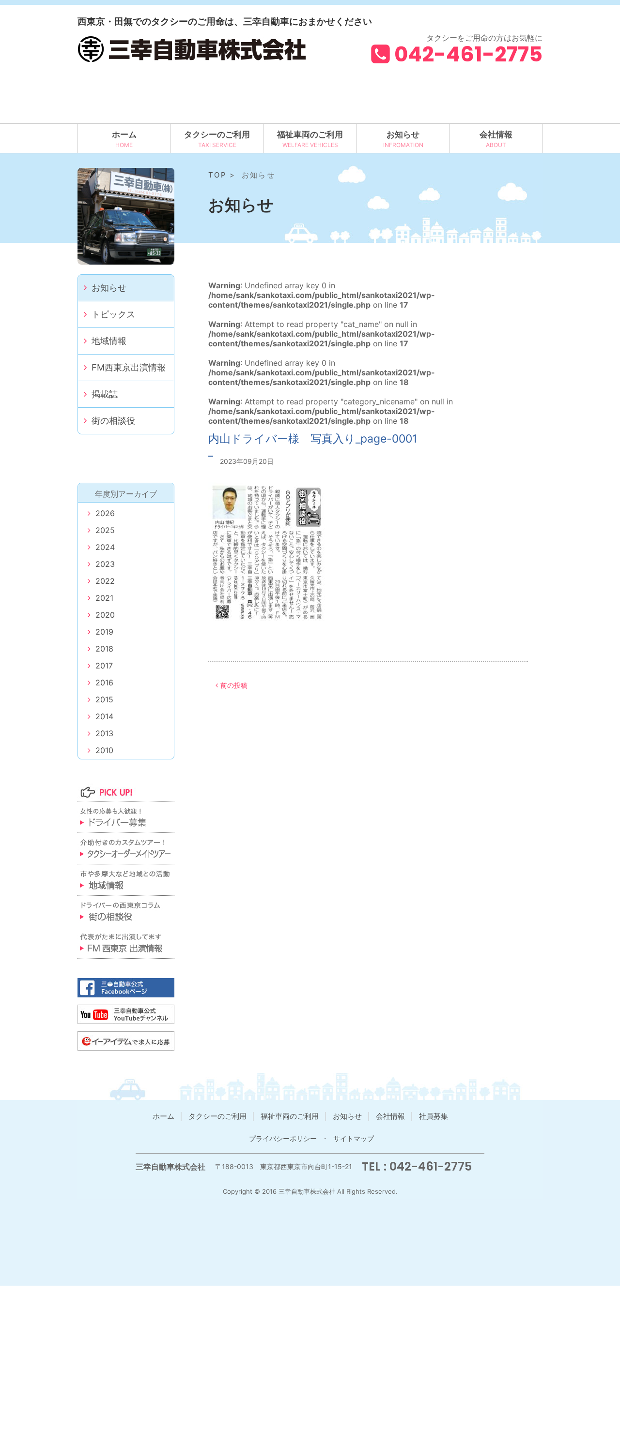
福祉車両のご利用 (310, 134)
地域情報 (109, 341)
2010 (104, 750)
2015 (104, 699)
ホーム (124, 134)
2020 (105, 615)
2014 (104, 716)
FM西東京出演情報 (129, 367)
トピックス (113, 314)
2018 (104, 648)
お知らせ (403, 134)
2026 (105, 513)
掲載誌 (105, 394)
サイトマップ (353, 1138)
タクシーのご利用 (217, 134)
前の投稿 (234, 685)
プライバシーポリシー (283, 1138)
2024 (105, 547)
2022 (105, 581)
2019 (104, 632)
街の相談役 (113, 420)
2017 (104, 665)
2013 (104, 733)
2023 (105, 564)
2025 (105, 530)
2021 (104, 598)
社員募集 (433, 1116)
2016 (104, 682)
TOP (217, 174)
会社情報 (496, 134)
